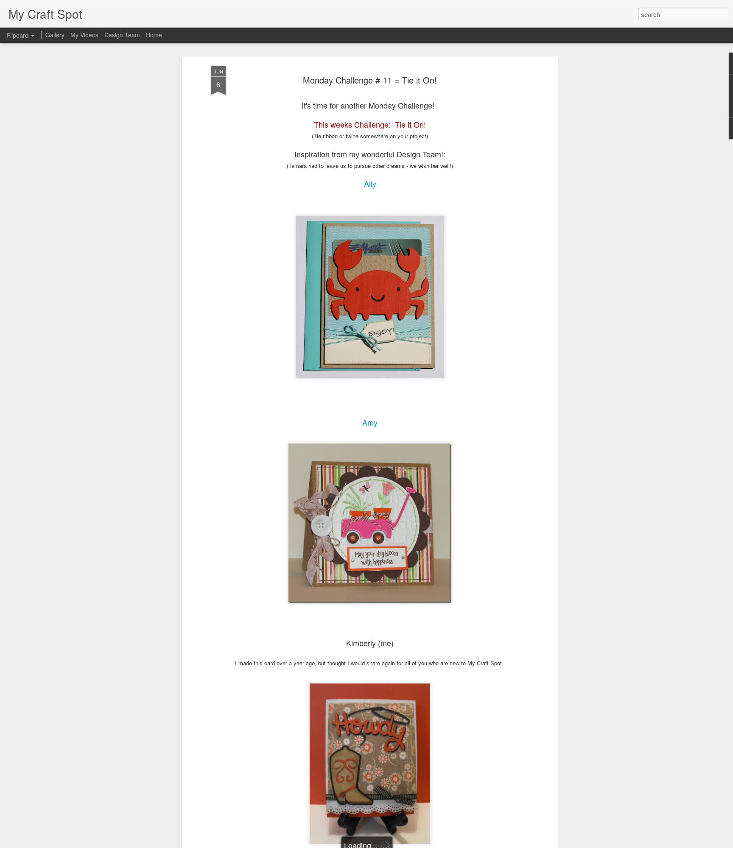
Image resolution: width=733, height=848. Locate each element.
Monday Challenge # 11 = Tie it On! (370, 80)
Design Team (122, 35)
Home (154, 35)
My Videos (84, 35)
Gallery (54, 35)
